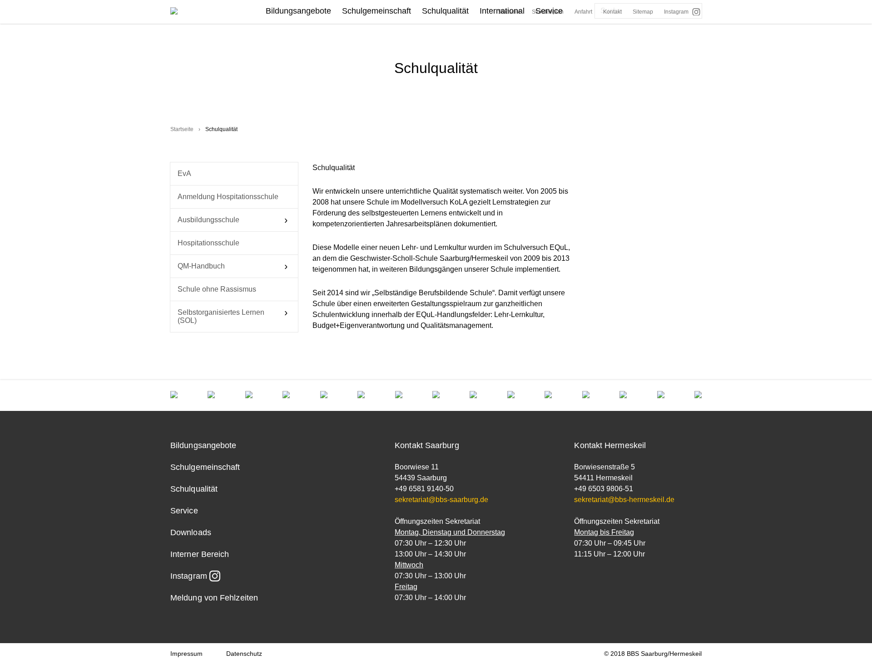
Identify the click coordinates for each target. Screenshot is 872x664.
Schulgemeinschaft (376, 10)
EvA (184, 173)
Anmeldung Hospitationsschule (228, 196)
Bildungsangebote (298, 10)
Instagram (676, 12)
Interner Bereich (199, 554)
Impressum (186, 653)
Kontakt (612, 12)
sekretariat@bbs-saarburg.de (441, 499)
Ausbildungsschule (208, 220)
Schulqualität (445, 10)
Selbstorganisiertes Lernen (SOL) (221, 316)
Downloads (190, 532)
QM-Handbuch (201, 266)
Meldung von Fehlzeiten (214, 597)
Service (549, 10)
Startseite (181, 129)
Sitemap (643, 12)
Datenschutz (244, 653)
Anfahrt (583, 12)
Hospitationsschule (208, 243)
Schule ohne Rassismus (217, 289)
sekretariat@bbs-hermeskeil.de (624, 499)
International (502, 10)
